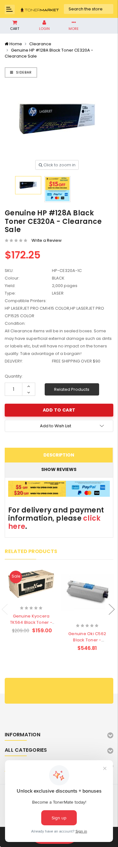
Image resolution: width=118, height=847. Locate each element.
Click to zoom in (59, 165)
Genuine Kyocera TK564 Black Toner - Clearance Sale (31, 622)
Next (111, 609)
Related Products (71, 389)
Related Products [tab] (31, 551)
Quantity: (14, 376)
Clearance (40, 44)
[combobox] (89, 9)
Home (15, 44)
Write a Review (46, 240)
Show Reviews (58, 469)
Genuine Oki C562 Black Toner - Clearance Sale (87, 640)
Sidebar (23, 72)
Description (58, 455)
